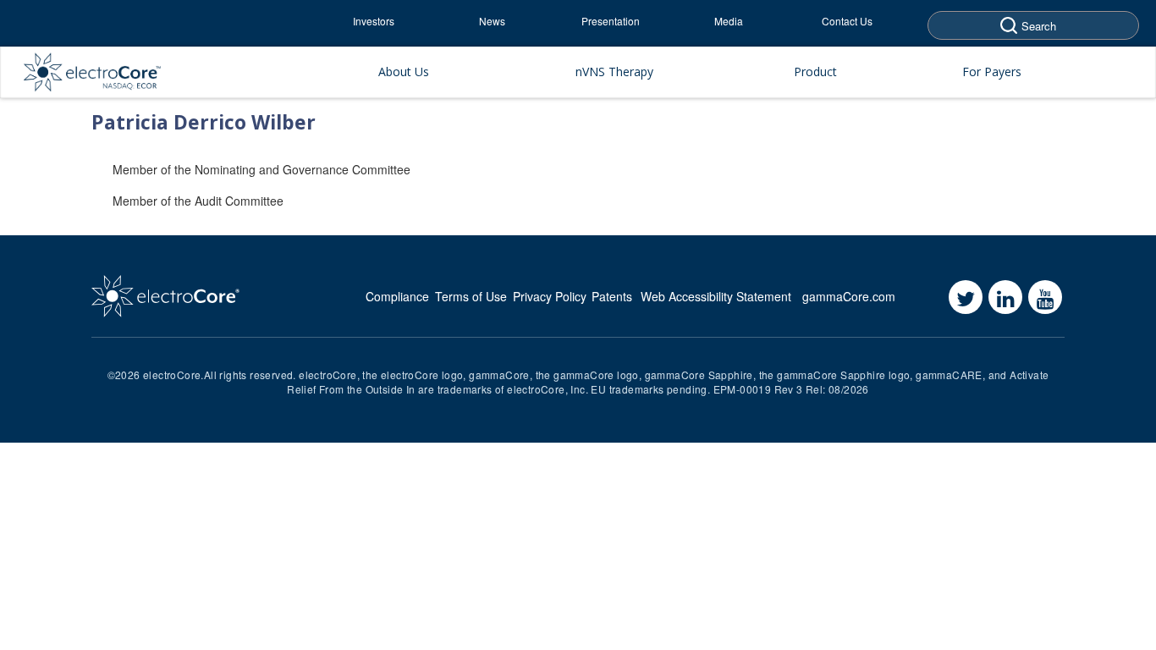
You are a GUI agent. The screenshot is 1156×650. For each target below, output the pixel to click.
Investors (373, 21)
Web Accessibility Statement (716, 296)
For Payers (991, 71)
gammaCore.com (848, 296)
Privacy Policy (549, 296)
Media (728, 21)
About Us (403, 71)
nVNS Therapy (614, 71)
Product (815, 71)
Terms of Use (471, 296)
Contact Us (847, 21)
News (492, 21)
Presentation (610, 21)
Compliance (397, 296)
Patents (612, 296)
